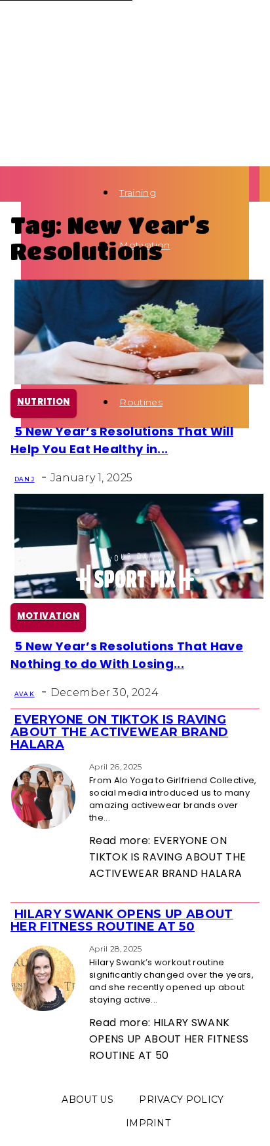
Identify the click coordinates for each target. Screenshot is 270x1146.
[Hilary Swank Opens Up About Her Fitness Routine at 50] (14, 948)
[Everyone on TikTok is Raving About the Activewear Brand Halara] (14, 766)
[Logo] (25, 192)
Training (137, 192)
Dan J (24, 479)
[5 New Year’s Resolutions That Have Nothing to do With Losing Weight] (138, 595)
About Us (87, 1099)
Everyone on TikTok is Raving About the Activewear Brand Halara (119, 732)
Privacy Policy (181, 1099)
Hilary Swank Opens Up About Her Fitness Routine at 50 (121, 920)
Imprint (148, 1123)
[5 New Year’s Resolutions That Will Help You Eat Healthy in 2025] (138, 381)
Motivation (48, 616)
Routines (141, 402)
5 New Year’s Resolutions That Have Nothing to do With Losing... (126, 655)
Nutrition (43, 402)
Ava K (24, 693)
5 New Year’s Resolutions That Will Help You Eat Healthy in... (121, 440)
